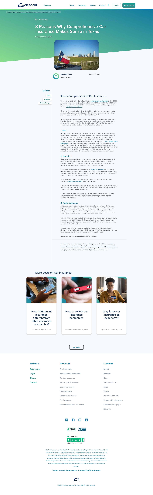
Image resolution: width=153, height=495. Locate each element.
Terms (106, 391)
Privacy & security (111, 395)
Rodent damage (45, 103)
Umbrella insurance (68, 395)
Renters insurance (67, 378)
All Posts (76, 347)
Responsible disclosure (113, 400)
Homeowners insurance (70, 373)
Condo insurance (67, 386)
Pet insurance (65, 400)
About (72, 5)
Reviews (107, 373)
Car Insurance (20, 12)
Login (116, 5)
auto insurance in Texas (74, 107)
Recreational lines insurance (72, 404)
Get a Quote (129, 5)
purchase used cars (75, 181)
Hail (48, 95)
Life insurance (66, 391)
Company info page (112, 404)
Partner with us (110, 382)
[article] (41, 305)
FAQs (106, 386)
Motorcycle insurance (69, 382)
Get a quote (35, 369)
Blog (14, 12)
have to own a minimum (99, 101)
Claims (93, 5)
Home (9, 12)
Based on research (97, 169)
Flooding (47, 99)
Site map (107, 409)
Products (47, 5)
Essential (35, 363)
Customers (82, 5)
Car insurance (66, 369)
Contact (102, 5)
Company (108, 363)
